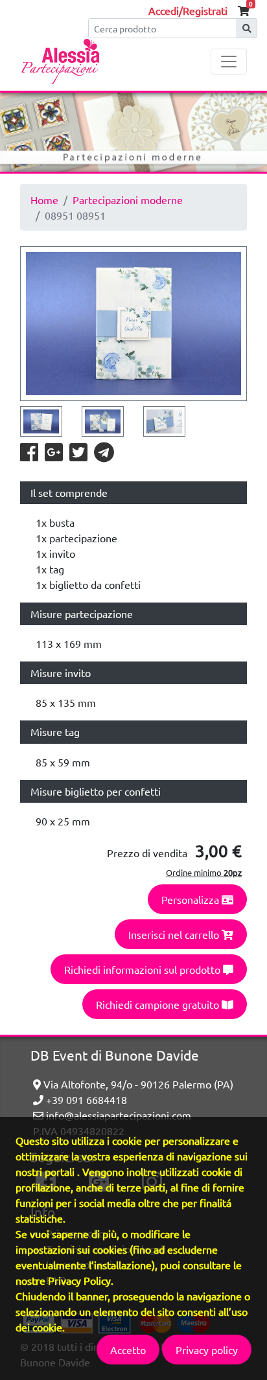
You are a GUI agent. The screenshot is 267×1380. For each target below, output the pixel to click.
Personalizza (191, 899)
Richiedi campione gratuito (159, 1004)
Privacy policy (207, 1349)
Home (44, 199)
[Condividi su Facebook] (30, 455)
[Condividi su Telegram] (103, 455)
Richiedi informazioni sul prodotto (143, 969)
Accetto (128, 1349)
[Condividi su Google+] (54, 455)
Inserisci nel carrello (175, 934)
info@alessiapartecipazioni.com (117, 1115)
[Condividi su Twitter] (79, 455)
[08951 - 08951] (133, 323)
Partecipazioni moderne (128, 199)
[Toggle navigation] (229, 62)
